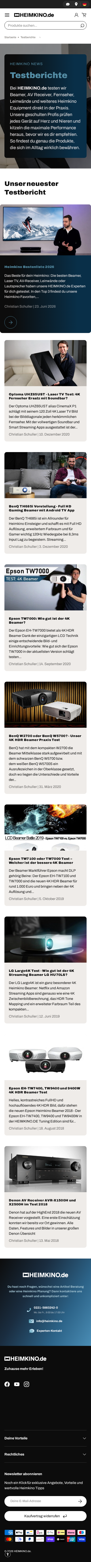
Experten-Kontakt (49, 1330)
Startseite (10, 37)
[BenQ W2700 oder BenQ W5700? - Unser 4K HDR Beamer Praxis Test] (45, 705)
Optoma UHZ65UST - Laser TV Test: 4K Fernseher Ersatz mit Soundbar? (44, 396)
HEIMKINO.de (22, 1551)
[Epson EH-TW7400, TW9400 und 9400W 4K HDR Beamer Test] (45, 1057)
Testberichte (28, 37)
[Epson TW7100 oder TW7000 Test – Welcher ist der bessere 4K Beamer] (45, 827)
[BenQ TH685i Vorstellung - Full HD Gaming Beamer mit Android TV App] (45, 475)
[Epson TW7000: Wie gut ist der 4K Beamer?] (45, 587)
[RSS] (40, 37)
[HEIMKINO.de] (34, 15)
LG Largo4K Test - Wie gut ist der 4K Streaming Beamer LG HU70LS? (41, 972)
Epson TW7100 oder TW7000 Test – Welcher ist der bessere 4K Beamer (41, 860)
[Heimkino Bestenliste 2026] (45, 230)
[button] (84, 15)
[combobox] (45, 25)
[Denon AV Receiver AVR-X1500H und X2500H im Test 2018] (45, 1169)
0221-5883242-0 (46, 1307)
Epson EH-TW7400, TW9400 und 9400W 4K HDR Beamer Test (44, 1090)
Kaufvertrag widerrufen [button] (42, 1516)
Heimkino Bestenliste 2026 (29, 267)
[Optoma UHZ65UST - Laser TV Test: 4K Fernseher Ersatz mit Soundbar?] (45, 363)
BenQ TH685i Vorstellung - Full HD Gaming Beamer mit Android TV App (42, 508)
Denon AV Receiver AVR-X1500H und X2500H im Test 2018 (42, 1202)
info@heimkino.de (49, 1321)
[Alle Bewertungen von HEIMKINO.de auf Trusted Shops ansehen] (45, 1407)
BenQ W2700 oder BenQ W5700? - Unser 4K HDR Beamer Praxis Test (45, 738)
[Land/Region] (84, 4)
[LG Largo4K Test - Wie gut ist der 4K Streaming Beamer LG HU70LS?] (45, 940)
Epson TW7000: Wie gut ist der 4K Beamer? (39, 620)
